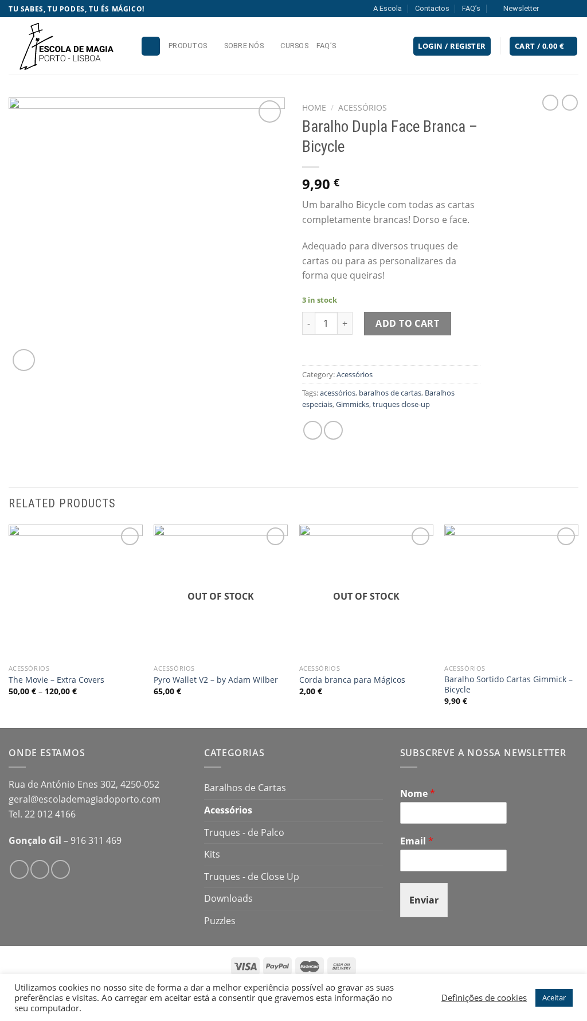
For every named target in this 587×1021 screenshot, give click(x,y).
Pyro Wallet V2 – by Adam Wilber (216, 680)
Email (416, 841)
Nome (417, 794)
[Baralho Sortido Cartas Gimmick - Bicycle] (511, 592)
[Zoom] (24, 360)
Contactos (432, 8)
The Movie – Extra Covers (56, 680)
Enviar (424, 900)
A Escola (387, 8)
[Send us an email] (572, 9)
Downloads (228, 898)
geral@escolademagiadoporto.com (85, 799)
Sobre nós (244, 45)
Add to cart (407, 323)
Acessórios (362, 107)
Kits (212, 854)
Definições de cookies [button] (484, 997)
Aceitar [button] (554, 997)
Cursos (294, 45)
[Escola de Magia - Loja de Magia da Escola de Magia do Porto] (66, 46)
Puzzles (220, 920)
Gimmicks (352, 404)
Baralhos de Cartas (245, 787)
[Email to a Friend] (333, 430)
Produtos (188, 45)
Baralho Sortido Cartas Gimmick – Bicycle (508, 684)
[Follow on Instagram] (561, 9)
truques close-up (401, 404)
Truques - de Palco (244, 832)
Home (314, 107)
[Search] (151, 46)
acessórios (337, 393)
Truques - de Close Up (251, 876)
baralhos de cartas (390, 393)
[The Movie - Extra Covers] (76, 592)
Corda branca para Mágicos (352, 680)
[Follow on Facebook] (550, 9)
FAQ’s (471, 8)
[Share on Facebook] (312, 430)
